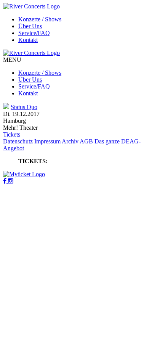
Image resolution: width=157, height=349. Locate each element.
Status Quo (24, 107)
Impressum (48, 141)
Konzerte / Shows (39, 19)
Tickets (11, 134)
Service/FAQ (34, 33)
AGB (87, 141)
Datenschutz (18, 141)
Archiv (71, 141)
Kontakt (28, 40)
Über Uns (30, 26)
